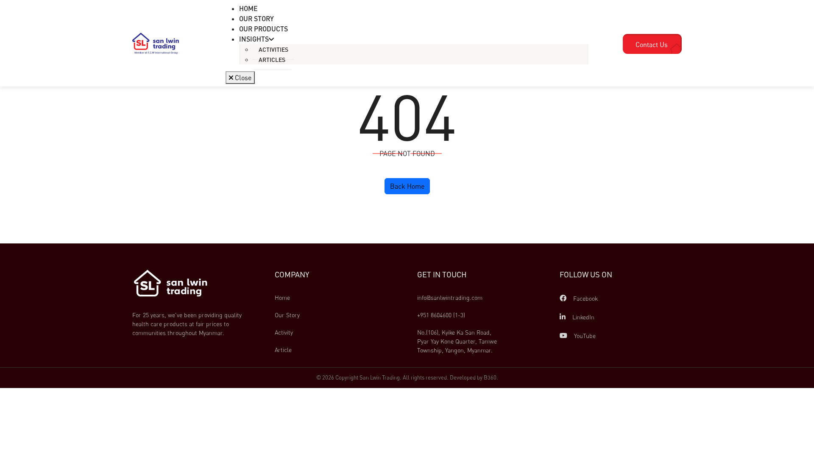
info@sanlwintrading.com (449, 297)
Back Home (407, 186)
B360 (490, 377)
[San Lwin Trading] (155, 43)
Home (282, 297)
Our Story (287, 314)
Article (283, 349)
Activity (284, 332)
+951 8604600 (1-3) (441, 314)
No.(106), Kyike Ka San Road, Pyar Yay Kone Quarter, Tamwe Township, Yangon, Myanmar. (458, 341)
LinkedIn (582, 317)
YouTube (584, 335)
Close (242, 77)
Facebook (584, 298)
